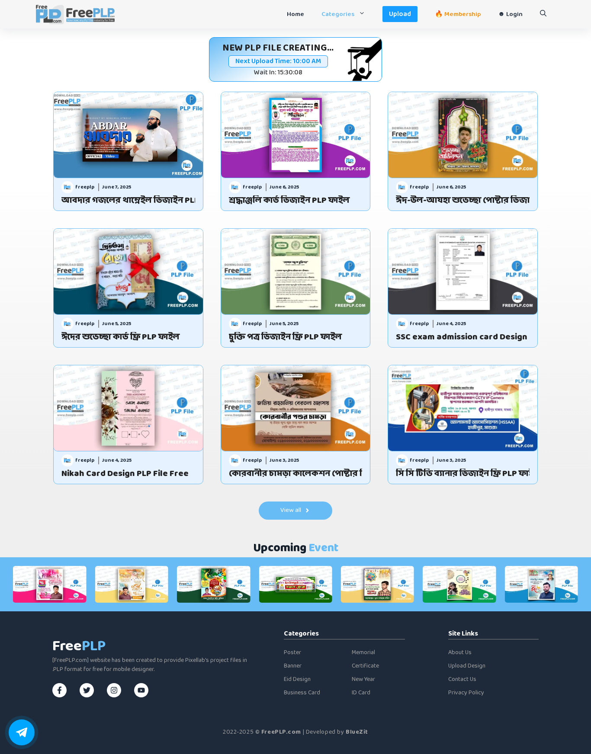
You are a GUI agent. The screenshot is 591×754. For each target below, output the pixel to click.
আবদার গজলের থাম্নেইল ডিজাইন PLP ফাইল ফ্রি (128, 200)
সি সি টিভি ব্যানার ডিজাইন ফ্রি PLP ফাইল (463, 474)
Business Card (302, 693)
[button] (543, 14)
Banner (293, 666)
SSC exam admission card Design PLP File (463, 337)
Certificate (365, 666)
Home (295, 14)
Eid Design (297, 679)
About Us (460, 653)
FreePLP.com (281, 732)
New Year (363, 679)
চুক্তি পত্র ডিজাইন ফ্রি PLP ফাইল (285, 337)
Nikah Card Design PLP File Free (125, 474)
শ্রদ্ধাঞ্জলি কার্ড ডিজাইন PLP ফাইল (289, 200)
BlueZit (357, 732)
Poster (292, 653)
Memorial (363, 653)
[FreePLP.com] (75, 14)
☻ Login (510, 14)
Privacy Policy (466, 693)
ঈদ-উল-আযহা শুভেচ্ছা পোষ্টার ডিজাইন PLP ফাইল (463, 200)
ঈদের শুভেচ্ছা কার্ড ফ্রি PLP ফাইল (120, 337)
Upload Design (466, 666)
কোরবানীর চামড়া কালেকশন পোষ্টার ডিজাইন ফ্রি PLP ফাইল (296, 474)
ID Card (361, 693)
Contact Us (462, 679)
